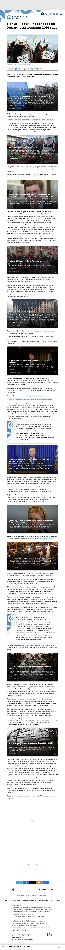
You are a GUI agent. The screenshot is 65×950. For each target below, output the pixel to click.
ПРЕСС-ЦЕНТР (17, 901)
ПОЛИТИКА (20, 896)
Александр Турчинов (47, 539)
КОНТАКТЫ (32, 901)
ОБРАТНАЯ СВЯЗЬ (43, 901)
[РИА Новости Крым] (17, 17)
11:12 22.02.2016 (10, 31)
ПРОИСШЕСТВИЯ (37, 896)
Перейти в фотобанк (27, 64)
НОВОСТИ (8, 901)
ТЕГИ (58, 901)
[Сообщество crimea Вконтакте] (26, 882)
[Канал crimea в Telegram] (19, 882)
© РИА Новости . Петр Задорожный (14, 64)
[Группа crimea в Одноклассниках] (39, 882)
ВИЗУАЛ (45, 896)
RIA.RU (53, 901)
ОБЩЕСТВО (28, 896)
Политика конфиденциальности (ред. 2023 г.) (25, 915)
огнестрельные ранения (34, 396)
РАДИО (25, 901)
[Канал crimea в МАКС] (45, 882)
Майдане (37, 175)
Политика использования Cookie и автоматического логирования (32, 913)
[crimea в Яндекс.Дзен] (32, 882)
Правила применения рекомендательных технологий (28, 917)
